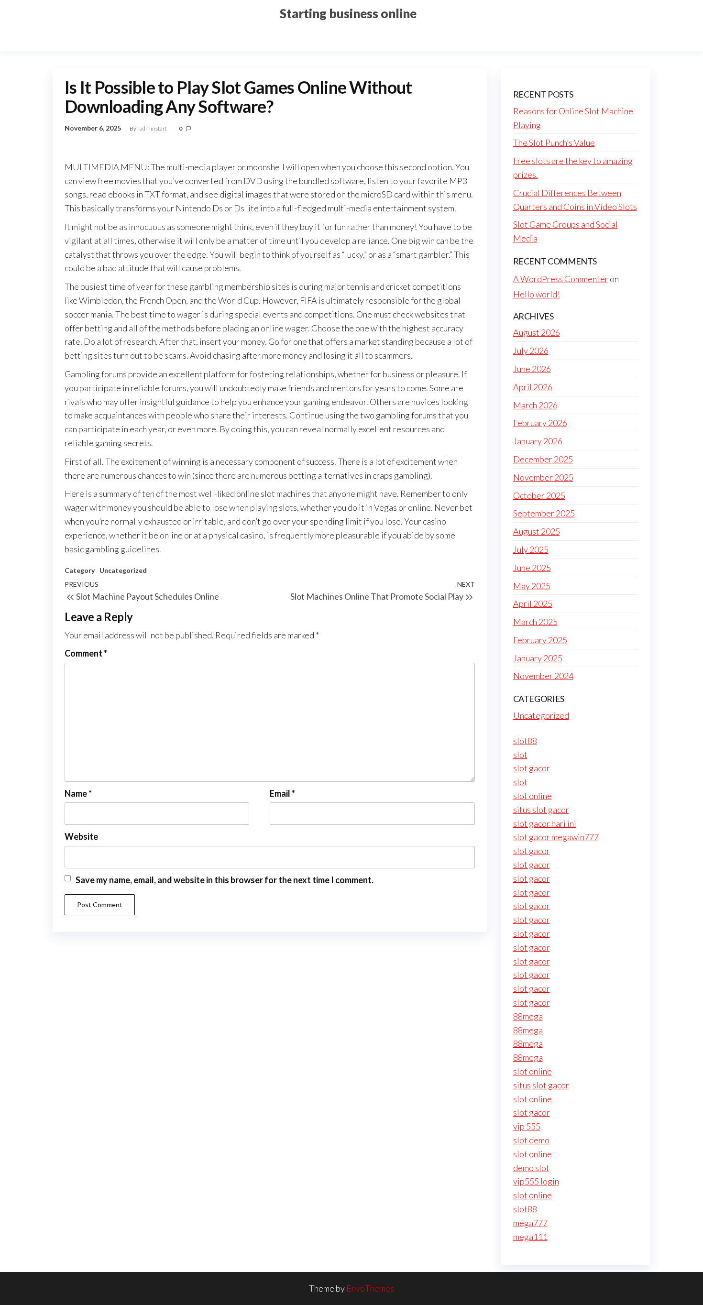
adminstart (154, 128)
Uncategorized (123, 570)
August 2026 (536, 332)
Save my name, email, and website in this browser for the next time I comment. (224, 880)
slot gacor (531, 768)
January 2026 (537, 441)
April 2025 (532, 603)
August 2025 (536, 531)
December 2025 (543, 459)
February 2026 (540, 422)
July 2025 (531, 549)
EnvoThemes (370, 1288)
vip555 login (536, 1181)
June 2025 (532, 567)
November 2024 (543, 675)
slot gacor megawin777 (556, 837)
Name (78, 793)
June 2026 (532, 368)
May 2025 (531, 586)
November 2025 (543, 477)
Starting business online (348, 13)
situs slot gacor (541, 809)
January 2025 (537, 658)
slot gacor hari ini (544, 823)
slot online (532, 795)
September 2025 (544, 513)
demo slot (531, 1167)
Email (282, 793)
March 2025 (535, 621)
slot (520, 754)
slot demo (531, 1140)
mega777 (530, 1222)
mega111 (530, 1236)
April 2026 (532, 387)
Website (81, 836)
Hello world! (536, 294)
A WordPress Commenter (560, 279)
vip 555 (526, 1126)
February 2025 (540, 640)
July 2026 (531, 350)
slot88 (525, 740)
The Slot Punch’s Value (554, 142)
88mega (528, 1016)
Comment (86, 653)
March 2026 (535, 405)
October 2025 (539, 495)
